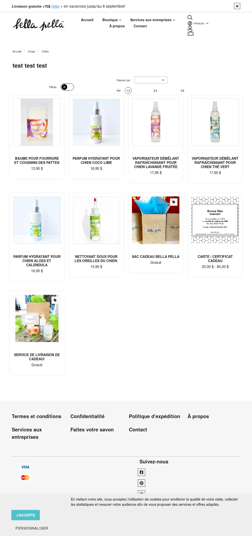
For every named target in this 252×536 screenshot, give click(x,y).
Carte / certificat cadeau (215, 258)
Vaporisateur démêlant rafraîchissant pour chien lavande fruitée (155, 162)
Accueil (17, 51)
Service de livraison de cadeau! (37, 356)
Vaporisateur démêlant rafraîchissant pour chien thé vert (215, 162)
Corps (31, 51)
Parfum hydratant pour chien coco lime (96, 160)
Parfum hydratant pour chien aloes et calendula (37, 260)
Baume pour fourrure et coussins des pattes (36, 160)
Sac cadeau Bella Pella (155, 256)
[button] (151, 80)
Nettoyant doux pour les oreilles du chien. (96, 258)
